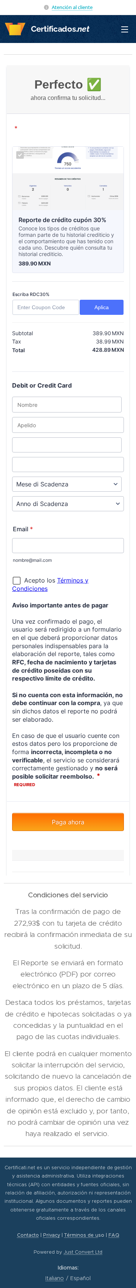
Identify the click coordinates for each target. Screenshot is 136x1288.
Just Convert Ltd (82, 1252)
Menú (124, 29)
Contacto (28, 1235)
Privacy (51, 1235)
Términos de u (81, 1235)
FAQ (113, 1235)
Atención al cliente (72, 7)
